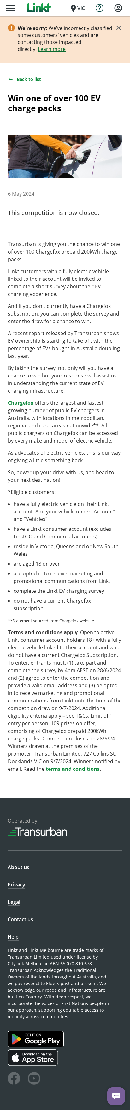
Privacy (16, 884)
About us (18, 867)
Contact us (20, 919)
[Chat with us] (116, 1096)
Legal (14, 901)
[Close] (118, 28)
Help (13, 936)
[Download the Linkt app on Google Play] (36, 1046)
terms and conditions (73, 768)
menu (10, 8)
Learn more (52, 49)
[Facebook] (14, 1079)
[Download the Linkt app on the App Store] (34, 1064)
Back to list (29, 79)
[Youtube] (34, 1079)
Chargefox (20, 402)
